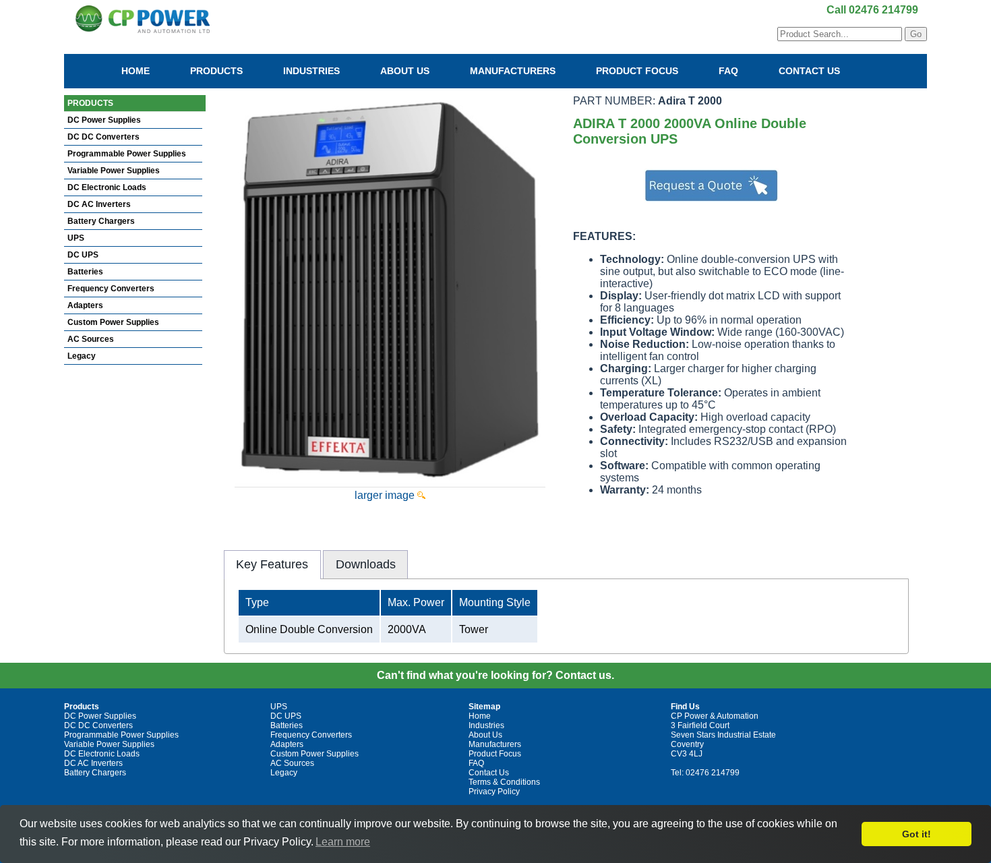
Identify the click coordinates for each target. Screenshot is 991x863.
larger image (386, 495)
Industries (311, 70)
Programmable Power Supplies (126, 153)
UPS (75, 238)
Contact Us (809, 70)
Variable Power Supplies (113, 170)
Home (135, 70)
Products (216, 70)
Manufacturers (512, 70)
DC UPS (82, 255)
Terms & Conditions (504, 782)
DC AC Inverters (99, 204)
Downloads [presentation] (366, 564)
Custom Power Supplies (113, 322)
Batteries (85, 271)
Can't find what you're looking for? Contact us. (495, 675)
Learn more (343, 841)
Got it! (916, 834)
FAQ (728, 70)
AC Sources (90, 339)
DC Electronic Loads (106, 187)
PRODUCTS (90, 103)
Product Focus (637, 70)
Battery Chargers (101, 221)
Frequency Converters (110, 288)
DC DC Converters (103, 137)
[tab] (272, 564)
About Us (404, 70)
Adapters (85, 305)
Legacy (81, 356)
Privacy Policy (494, 791)
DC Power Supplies (104, 120)
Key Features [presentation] (272, 564)
